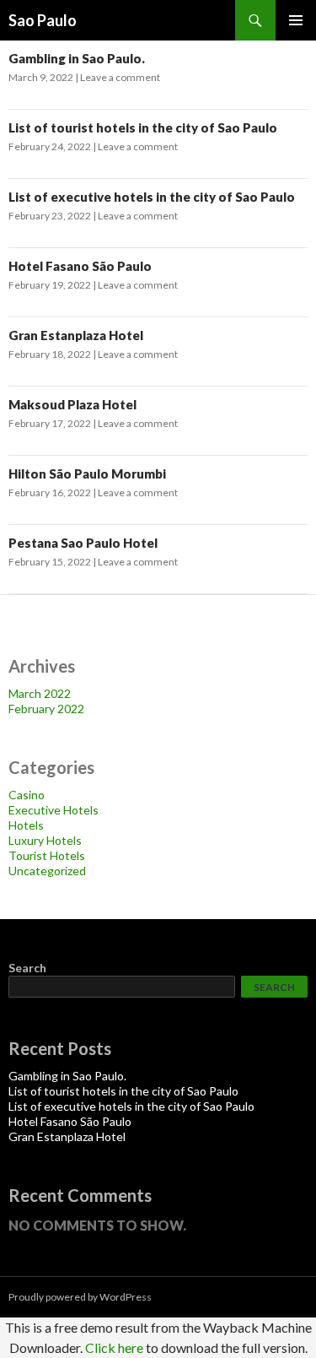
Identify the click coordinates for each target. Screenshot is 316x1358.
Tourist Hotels (46, 855)
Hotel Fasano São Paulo (80, 265)
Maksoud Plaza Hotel (72, 404)
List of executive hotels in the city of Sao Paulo (151, 196)
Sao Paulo (42, 20)
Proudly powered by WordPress (80, 1296)
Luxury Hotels (45, 840)
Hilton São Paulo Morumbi (87, 473)
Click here (114, 1347)
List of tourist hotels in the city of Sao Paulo (142, 127)
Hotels (26, 825)
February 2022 (46, 708)
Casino (26, 794)
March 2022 (39, 693)
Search (27, 967)
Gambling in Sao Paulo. (76, 58)
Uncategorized (47, 870)
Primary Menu (296, 20)
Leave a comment (120, 77)
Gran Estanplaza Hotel (75, 335)
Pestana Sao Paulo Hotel (83, 542)
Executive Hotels (53, 810)
